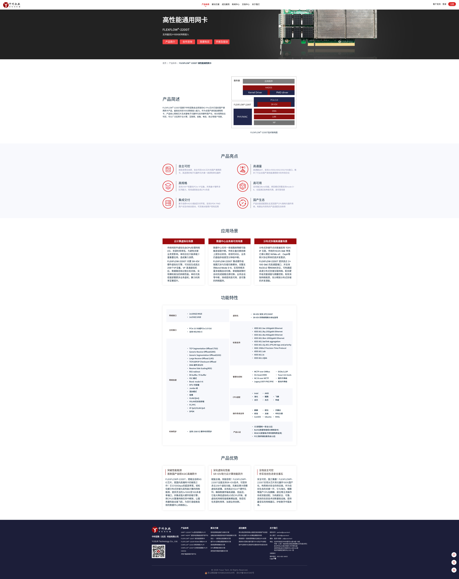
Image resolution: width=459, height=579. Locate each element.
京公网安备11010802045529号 (221, 573)
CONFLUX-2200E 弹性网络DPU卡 (192, 545)
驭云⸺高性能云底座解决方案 (221, 538)
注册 (452, 4)
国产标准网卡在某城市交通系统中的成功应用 (253, 545)
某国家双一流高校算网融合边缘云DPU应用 (252, 538)
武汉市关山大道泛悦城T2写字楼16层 (286, 546)
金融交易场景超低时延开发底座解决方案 (223, 535)
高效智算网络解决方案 (218, 545)
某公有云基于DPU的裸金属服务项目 (250, 535)
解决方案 (215, 4)
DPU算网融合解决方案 (218, 548)
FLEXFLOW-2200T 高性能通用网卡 (193, 538)
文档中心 (246, 4)
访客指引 (273, 553)
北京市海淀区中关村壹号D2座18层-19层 (287, 542)
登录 (444, 4)
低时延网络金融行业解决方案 (220, 532)
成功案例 (226, 4)
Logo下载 (273, 559)
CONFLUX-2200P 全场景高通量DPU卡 (194, 548)
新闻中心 (236, 4)
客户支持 (437, 4)
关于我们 (256, 4)
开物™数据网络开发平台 (188, 554)
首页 (164, 63)
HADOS (183, 551)
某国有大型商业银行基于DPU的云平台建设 (252, 542)
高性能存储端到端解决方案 (219, 551)
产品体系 (205, 4)
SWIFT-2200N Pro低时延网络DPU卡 (193, 532)
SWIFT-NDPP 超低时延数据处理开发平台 (194, 535)
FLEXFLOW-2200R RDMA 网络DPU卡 (194, 542)
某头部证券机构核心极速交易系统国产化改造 (253, 532)
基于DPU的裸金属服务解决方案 (221, 542)
